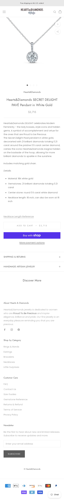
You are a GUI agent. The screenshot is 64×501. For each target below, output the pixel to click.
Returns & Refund (13, 404)
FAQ (6, 384)
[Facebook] (5, 329)
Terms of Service (13, 409)
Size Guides (10, 394)
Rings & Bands (11, 346)
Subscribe (14, 454)
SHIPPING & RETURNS (14, 256)
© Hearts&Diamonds (32, 469)
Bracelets (9, 356)
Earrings (8, 351)
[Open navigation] (4, 11)
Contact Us (10, 389)
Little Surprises (11, 367)
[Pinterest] (19, 329)
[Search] (54, 11)
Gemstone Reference (16, 399)
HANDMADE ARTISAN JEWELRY (19, 266)
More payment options (32, 242)
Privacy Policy (11, 414)
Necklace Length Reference (19, 216)
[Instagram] (12, 329)
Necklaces (9, 362)
